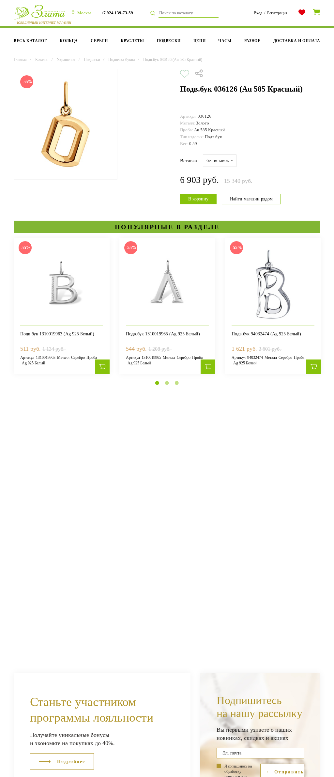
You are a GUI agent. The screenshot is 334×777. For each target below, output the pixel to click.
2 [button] (167, 383)
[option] (65, 124)
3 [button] (177, 383)
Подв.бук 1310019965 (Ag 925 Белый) (163, 333)
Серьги (99, 40)
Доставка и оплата (296, 40)
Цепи (199, 40)
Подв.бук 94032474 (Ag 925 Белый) (266, 333)
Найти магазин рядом (251, 199)
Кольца (69, 40)
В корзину (198, 199)
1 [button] (157, 383)
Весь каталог (30, 40)
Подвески (169, 40)
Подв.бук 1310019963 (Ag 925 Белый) (57, 333)
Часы (224, 40)
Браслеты (132, 40)
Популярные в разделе (167, 226)
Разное (252, 40)
